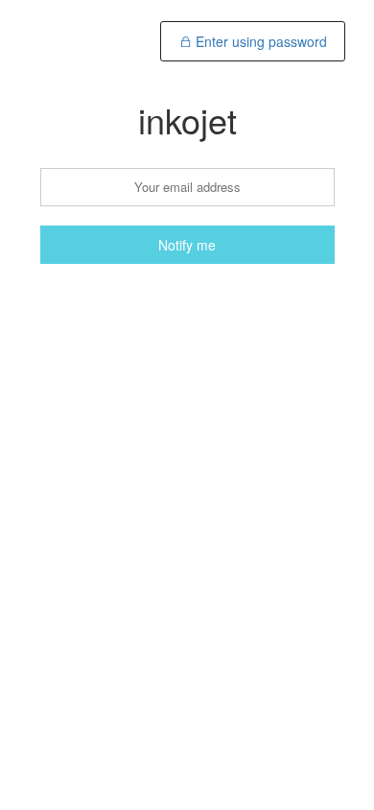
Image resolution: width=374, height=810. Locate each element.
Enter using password (259, 41)
